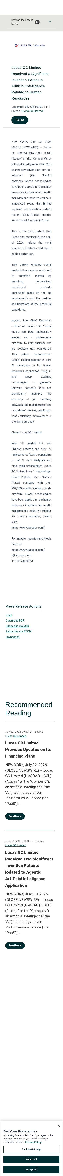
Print (9, 615)
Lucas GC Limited (32, 111)
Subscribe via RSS (17, 626)
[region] (31, 1148)
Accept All (31, 1169)
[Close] (59, 1126)
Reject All (31, 1159)
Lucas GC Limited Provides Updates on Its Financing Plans (28, 750)
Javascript (12, 637)
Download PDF (15, 620)
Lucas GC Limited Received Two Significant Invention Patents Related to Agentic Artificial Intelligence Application (29, 869)
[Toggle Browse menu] (50, 21)
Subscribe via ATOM (18, 631)
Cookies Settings (31, 1149)
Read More (15, 816)
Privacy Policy (33, 1142)
